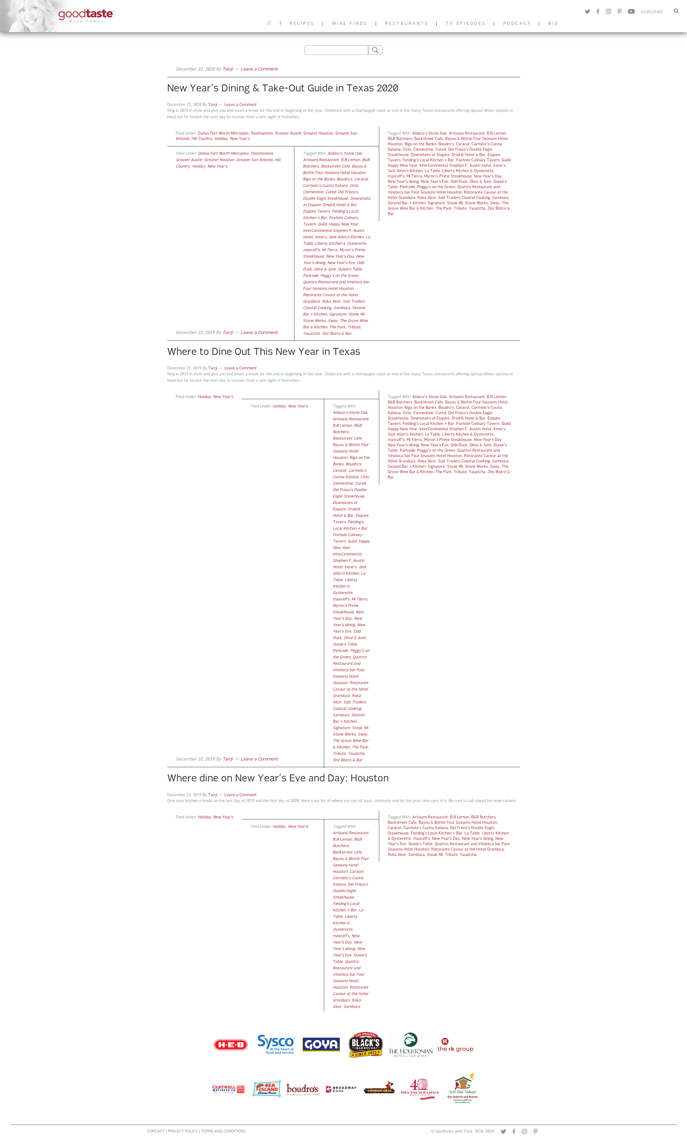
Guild (506, 160)
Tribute (460, 209)
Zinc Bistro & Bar (336, 334)
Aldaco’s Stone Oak (429, 134)
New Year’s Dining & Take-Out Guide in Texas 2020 (282, 89)
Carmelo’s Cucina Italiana (325, 186)
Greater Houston (318, 134)
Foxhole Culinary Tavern (477, 160)
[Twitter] (503, 1133)
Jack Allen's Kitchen (405, 171)
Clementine (423, 150)
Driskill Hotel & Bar (468, 155)
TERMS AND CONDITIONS (223, 1132)
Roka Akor (427, 198)
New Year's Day (488, 177)
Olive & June (480, 182)
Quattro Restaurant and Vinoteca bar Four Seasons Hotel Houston (350, 670)
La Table (432, 171)
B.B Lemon (496, 134)
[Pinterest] (535, 1133)
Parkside (407, 187)
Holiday (221, 139)
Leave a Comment (259, 69)
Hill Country (202, 139)
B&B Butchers (400, 139)
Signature (436, 203)
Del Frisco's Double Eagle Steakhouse (350, 891)
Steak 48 (455, 203)
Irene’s (499, 166)
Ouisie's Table (350, 270)
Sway (495, 203)
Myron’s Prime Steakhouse (448, 177)
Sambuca (500, 198)
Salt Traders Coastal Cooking (464, 198)
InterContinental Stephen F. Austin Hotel (455, 166)
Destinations (262, 134)
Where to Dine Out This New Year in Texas (263, 352)
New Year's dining (403, 182)
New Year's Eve (434, 182)
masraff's (396, 177)
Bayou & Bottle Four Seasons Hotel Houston (351, 451)
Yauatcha (477, 209)
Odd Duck (459, 182)
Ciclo (407, 150)
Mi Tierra (414, 177)
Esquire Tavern (316, 212)
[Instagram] (524, 1133)
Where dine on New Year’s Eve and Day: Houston (278, 779)
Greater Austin (288, 134)
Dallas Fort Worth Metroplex (223, 134)
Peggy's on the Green (436, 187)
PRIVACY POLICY (183, 1132)
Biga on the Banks (420, 144)
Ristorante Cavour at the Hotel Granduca (350, 689)
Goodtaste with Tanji (68, 16)
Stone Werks (476, 203)
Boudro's (446, 144)
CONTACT (156, 1132)
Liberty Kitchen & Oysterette (468, 171)
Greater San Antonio (254, 160)
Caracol (462, 144)
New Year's (240, 139)
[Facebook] (514, 1132)
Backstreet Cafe (428, 139)
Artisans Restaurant (467, 134)
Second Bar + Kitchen (407, 203)
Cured (441, 150)
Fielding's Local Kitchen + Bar (428, 160)
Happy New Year (402, 166)
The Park (444, 209)
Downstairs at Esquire (430, 155)
